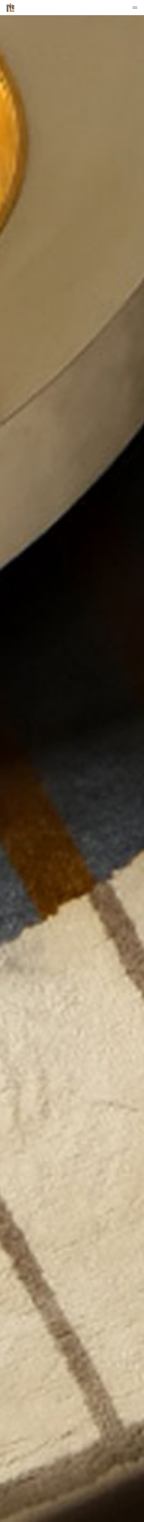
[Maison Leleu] (10, 7)
